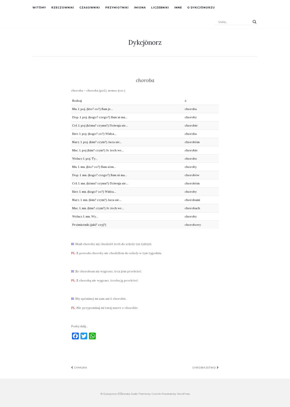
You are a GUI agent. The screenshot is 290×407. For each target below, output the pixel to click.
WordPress (183, 393)
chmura (80, 367)
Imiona (140, 7)
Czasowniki (89, 7)
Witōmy (39, 7)
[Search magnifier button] (255, 22)
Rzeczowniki (62, 7)
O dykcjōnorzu (201, 7)
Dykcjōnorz (145, 42)
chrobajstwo (204, 367)
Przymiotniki (117, 7)
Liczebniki (160, 7)
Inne (178, 7)
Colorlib (156, 393)
